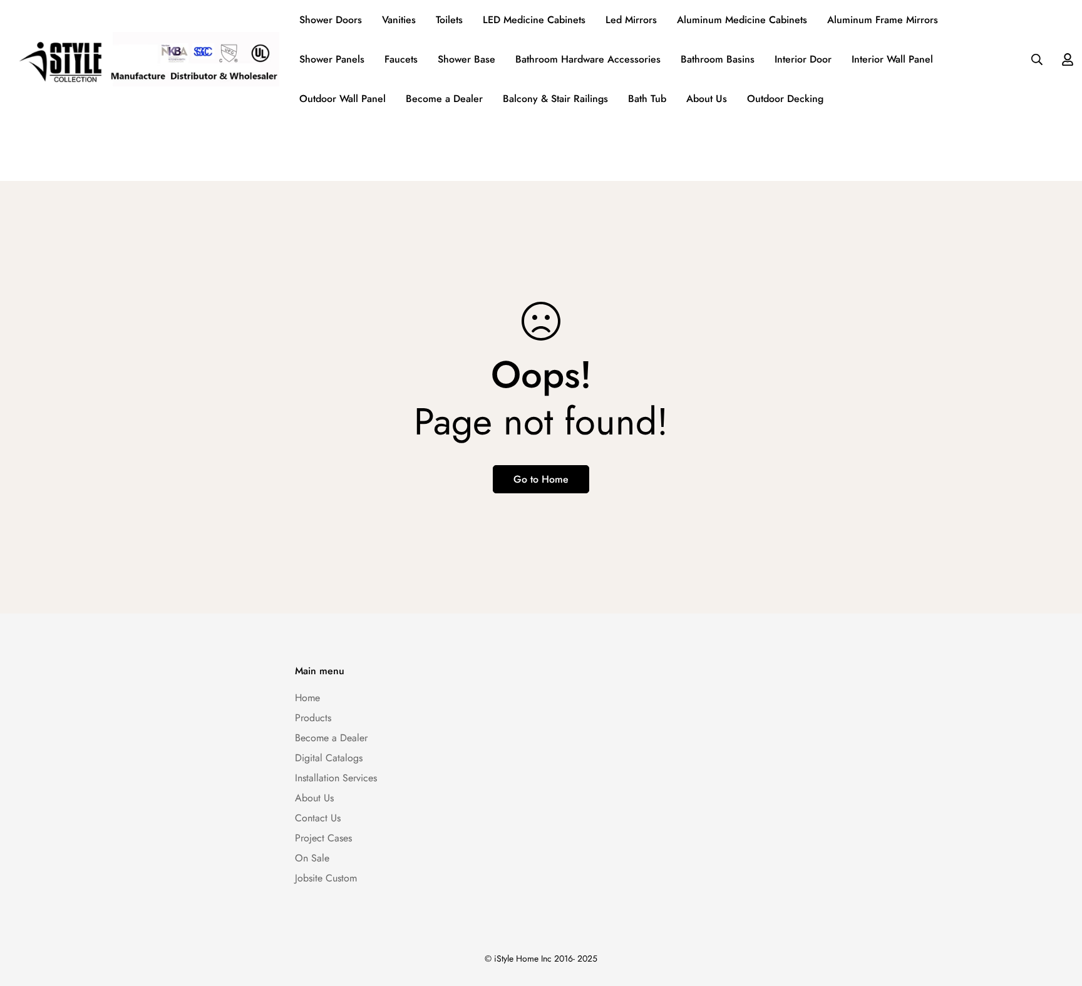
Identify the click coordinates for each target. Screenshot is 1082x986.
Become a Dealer (444, 98)
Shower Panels (331, 59)
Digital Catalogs (329, 758)
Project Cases (323, 838)
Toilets (449, 20)
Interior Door (803, 59)
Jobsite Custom (326, 878)
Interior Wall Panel (892, 59)
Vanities (399, 20)
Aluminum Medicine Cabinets (742, 20)
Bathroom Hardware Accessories (588, 59)
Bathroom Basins (718, 59)
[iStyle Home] (144, 59)
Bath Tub (647, 98)
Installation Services (336, 778)
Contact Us (318, 818)
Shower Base (466, 59)
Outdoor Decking (785, 98)
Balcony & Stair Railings (555, 98)
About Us (706, 98)
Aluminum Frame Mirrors (882, 20)
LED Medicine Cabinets (534, 20)
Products (313, 718)
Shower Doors (330, 20)
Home (307, 698)
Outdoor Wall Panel (342, 98)
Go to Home (541, 479)
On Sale (312, 858)
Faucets (401, 59)
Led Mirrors (631, 20)
